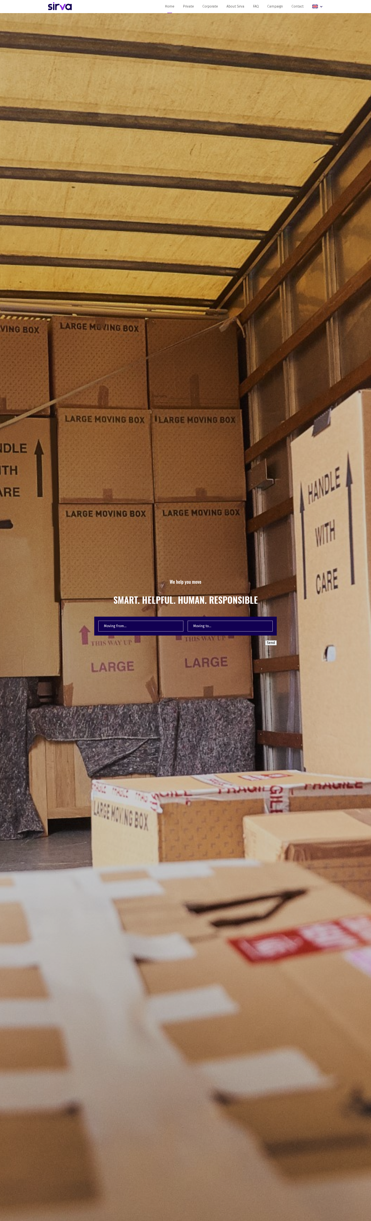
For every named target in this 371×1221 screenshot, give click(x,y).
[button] (317, 6)
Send (271, 643)
